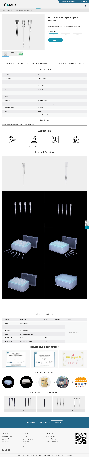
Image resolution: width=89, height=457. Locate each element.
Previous (3, 63)
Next (85, 63)
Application (30, 63)
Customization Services (28, 439)
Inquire (55, 40)
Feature (20, 63)
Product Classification (58, 63)
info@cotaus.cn (71, 1)
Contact (25, 446)
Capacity (12, 107)
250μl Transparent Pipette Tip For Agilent (77, 410)
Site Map (58, 455)
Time (8, 111)
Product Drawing (42, 63)
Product (25, 438)
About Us (25, 436)
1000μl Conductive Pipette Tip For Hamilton (28, 410)
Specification (10, 63)
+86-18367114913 (51, 436)
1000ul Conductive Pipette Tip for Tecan (44, 410)
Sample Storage (6, 441)
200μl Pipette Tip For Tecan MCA (60, 410)
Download (25, 445)
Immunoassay (5, 438)
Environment (13, 104)
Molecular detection (7, 436)
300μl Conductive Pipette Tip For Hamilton (12, 410)
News (24, 443)
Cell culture (4, 439)
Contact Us (57, 422)
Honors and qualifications (78, 63)
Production (7, 104)
